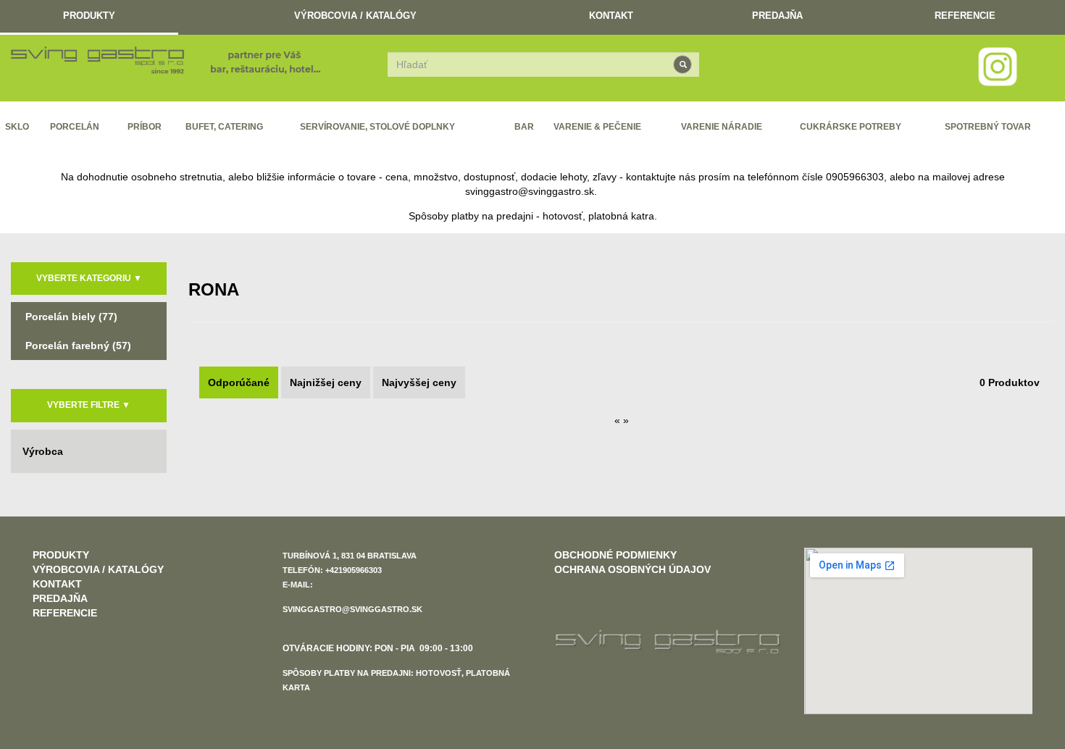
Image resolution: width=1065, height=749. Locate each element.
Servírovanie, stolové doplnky (377, 127)
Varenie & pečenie (597, 127)
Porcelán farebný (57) (78, 345)
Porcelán (74, 127)
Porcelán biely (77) (71, 316)
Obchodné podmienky (615, 555)
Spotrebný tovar (988, 127)
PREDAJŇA (777, 15)
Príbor (145, 127)
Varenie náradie (721, 127)
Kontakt (611, 15)
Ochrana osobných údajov (632, 569)
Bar (524, 127)
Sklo (17, 127)
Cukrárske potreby (850, 127)
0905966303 (855, 177)
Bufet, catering (224, 127)
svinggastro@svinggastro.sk (529, 191)
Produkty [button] (89, 15)
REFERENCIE (965, 15)
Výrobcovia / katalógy (355, 15)
